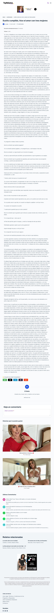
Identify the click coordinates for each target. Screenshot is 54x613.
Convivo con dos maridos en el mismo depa (26, 518)
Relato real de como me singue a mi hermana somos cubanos (25, 524)
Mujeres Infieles (15, 542)
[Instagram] (7, 610)
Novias (41, 542)
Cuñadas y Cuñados (7, 542)
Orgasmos (13, 547)
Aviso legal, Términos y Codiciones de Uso (13, 596)
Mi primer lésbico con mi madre (19, 512)
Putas (17, 547)
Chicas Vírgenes (36, 542)
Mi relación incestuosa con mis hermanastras (21, 506)
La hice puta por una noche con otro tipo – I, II (14, 546)
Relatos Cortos (22, 547)
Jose (7, 524)
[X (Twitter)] (10, 380)
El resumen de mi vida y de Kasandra (37, 540)
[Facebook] (3, 610)
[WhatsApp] (5, 380)
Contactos (5, 603)
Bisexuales (30, 542)
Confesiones (21, 24)
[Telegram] (15, 380)
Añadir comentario (9, 410)
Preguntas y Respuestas (9, 598)
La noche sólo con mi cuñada (10, 540)
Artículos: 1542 (27, 397)
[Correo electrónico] (21, 380)
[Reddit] (26, 380)
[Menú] (50, 3)
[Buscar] (48, 3)
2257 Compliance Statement (10, 599)
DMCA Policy (6, 601)
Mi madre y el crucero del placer (28, 499)
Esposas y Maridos (7, 547)
